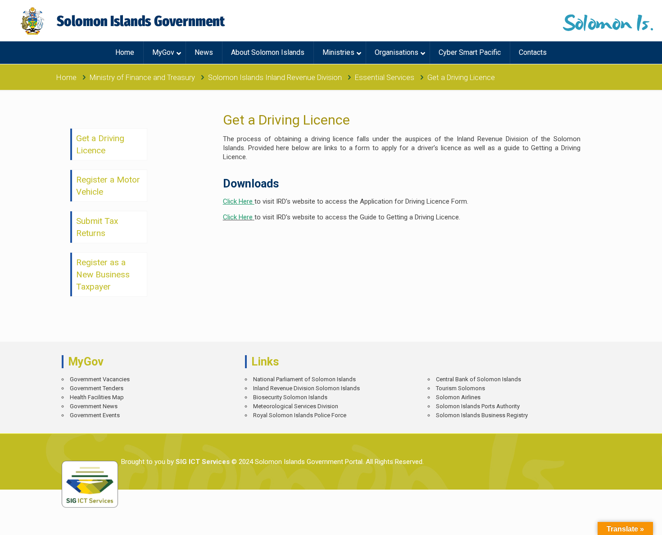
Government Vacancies (100, 379)
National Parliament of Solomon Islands (304, 379)
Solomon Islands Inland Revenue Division (275, 77)
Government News (94, 406)
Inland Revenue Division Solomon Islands (306, 388)
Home (66, 77)
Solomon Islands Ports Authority (478, 406)
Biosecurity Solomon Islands (290, 397)
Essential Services (384, 77)
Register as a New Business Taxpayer (103, 274)
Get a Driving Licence (100, 144)
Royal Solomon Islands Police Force (299, 415)
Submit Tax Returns (97, 227)
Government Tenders (96, 388)
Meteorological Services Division (295, 406)
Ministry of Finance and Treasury (142, 77)
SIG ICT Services (202, 462)
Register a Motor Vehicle (108, 185)
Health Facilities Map (97, 397)
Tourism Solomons (460, 388)
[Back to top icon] (623, 521)
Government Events (95, 415)
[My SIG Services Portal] (124, 20)
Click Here (238, 217)
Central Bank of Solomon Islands (478, 379)
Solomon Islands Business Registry (482, 415)
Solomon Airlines (458, 397)
